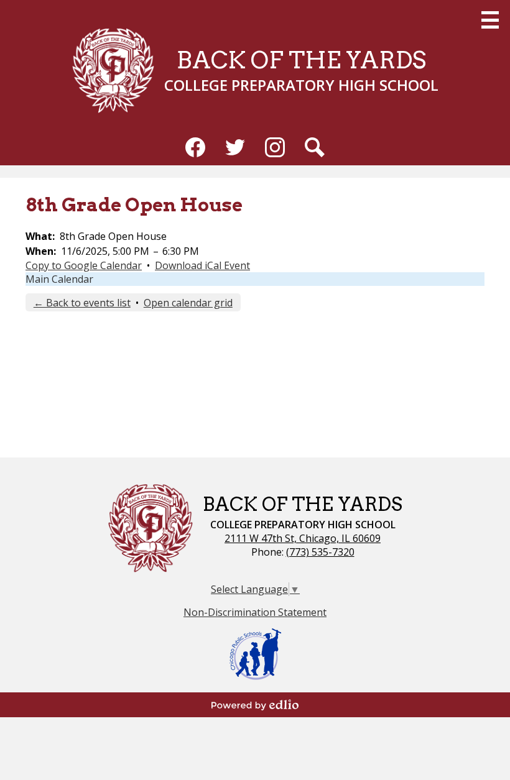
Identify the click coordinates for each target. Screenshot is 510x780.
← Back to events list (82, 303)
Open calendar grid (188, 303)
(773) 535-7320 (320, 552)
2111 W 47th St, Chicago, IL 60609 (303, 538)
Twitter (235, 147)
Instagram (275, 147)
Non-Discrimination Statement (255, 612)
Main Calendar (59, 279)
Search (315, 147)
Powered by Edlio (255, 705)
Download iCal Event (202, 265)
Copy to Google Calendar (84, 265)
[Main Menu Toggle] (490, 20)
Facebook (195, 147)
